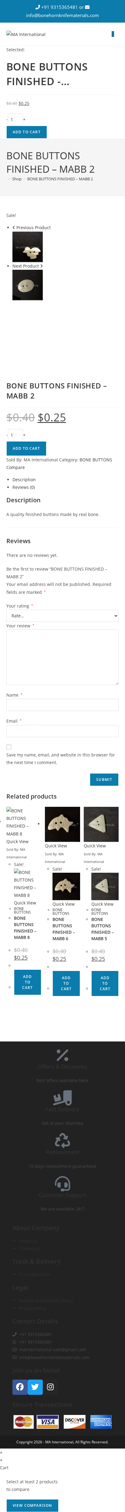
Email (14, 721)
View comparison (32, 1505)
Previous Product (33, 227)
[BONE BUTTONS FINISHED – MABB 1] (27, 246)
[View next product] (41, 266)
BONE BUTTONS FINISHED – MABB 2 (60, 179)
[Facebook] (20, 1387)
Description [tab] (24, 479)
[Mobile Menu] (116, 34)
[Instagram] (50, 1387)
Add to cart (27, 132)
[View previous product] (13, 227)
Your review (20, 626)
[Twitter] (35, 1387)
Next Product (25, 266)
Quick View (17, 841)
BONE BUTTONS (95, 460)
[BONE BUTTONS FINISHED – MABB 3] (27, 284)
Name (14, 695)
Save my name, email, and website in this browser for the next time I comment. (60, 758)
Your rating (19, 606)
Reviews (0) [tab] (23, 487)
